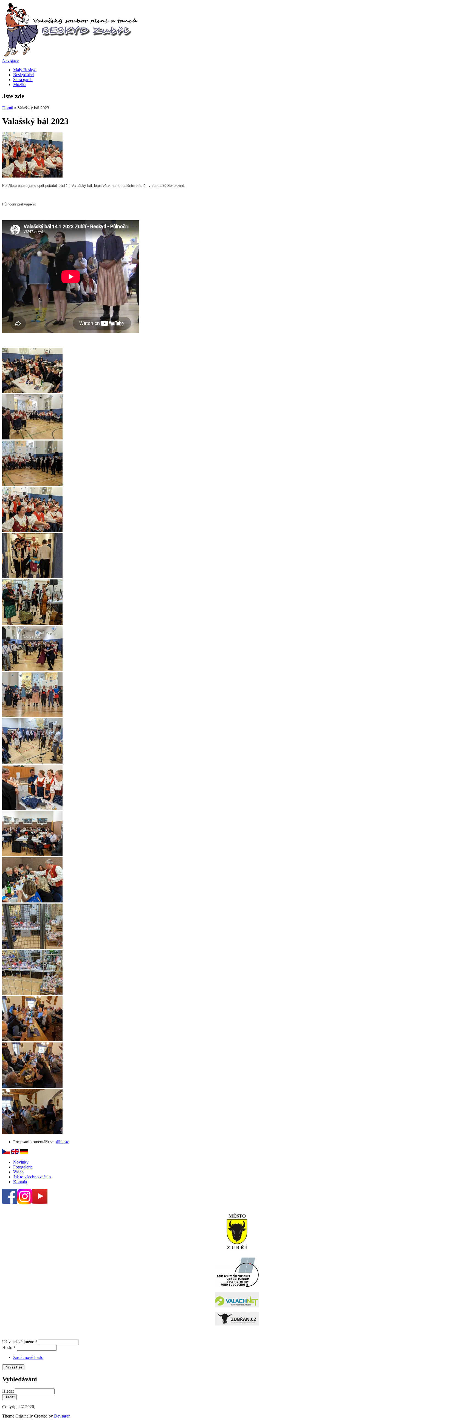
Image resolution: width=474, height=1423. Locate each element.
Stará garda (23, 79)
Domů (7, 107)
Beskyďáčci (23, 74)
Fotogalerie (23, 1167)
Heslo (9, 1347)
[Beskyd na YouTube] (39, 1202)
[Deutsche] (6, 1152)
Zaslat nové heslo (28, 1357)
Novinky (21, 1162)
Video (18, 1172)
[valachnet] (237, 1299)
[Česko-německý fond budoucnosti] (237, 1285)
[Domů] (70, 55)
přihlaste (62, 1141)
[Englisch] (15, 1152)
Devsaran (62, 1416)
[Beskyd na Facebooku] (9, 1202)
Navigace (10, 60)
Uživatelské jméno (20, 1341)
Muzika (19, 84)
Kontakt (20, 1181)
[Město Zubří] (237, 1231)
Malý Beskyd (24, 69)
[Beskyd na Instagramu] (24, 1202)
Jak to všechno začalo (32, 1177)
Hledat (8, 1391)
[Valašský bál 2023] (32, 176)
